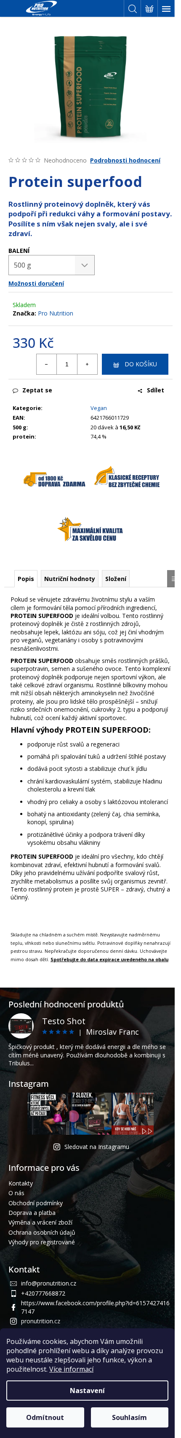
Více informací (71, 1369)
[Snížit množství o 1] (47, 364)
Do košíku (141, 364)
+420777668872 (43, 1293)
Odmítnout (45, 1417)
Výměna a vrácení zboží (40, 1222)
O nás (16, 1193)
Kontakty (20, 1183)
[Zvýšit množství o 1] (87, 364)
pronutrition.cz (40, 1321)
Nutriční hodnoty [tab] (69, 579)
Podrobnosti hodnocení (125, 160)
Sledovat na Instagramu (96, 1147)
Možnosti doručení (36, 283)
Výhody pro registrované (41, 1242)
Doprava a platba (32, 1213)
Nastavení (87, 1390)
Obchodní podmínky (35, 1203)
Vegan (98, 408)
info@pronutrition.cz (48, 1283)
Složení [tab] (115, 579)
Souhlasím (129, 1417)
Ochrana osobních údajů (41, 1232)
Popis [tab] (26, 579)
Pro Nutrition (55, 313)
